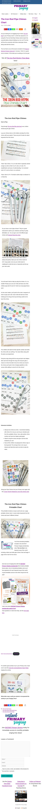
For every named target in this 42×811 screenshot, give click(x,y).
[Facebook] (9, 29)
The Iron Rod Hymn (7, 708)
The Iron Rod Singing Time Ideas (18, 58)
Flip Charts (31, 13)
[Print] (21, 29)
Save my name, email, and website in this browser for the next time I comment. (15, 770)
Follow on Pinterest (35, 781)
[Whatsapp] (13, 29)
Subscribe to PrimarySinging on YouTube (21, 784)
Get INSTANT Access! (6, 3)
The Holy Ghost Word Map (8, 711)
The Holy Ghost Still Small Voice (10, 710)
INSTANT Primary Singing (14, 727)
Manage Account (26, 1)
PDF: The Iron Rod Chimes (6, 653)
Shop (35, 13)
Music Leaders (5, 13)
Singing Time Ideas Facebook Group (7, 784)
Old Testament (14, 13)
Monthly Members (17, 1)
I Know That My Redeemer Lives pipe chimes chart (16, 491)
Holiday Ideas (23, 13)
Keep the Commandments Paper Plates (18, 668)
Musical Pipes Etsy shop (14, 235)
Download (16, 653)
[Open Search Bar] (40, 13)
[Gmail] (17, 29)
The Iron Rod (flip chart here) (15, 126)
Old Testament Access (6, 1)
